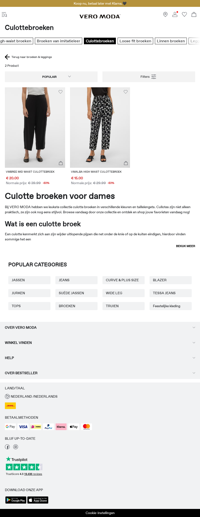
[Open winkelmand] (193, 15)
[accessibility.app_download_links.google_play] (16, 503)
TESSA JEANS (164, 293)
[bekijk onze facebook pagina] (7, 448)
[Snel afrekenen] (60, 163)
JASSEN (18, 280)
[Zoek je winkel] (165, 16)
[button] (35, 127)
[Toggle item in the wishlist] (60, 92)
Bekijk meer (185, 246)
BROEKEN (67, 306)
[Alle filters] (148, 76)
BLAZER (160, 280)
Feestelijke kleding (166, 306)
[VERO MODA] (100, 17)
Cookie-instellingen (100, 513)
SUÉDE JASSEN (71, 293)
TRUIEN (112, 306)
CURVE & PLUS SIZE (122, 280)
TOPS (16, 306)
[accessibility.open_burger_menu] (4, 15)
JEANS (64, 280)
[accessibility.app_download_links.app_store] (38, 503)
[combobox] (51, 76)
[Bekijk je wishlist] (184, 16)
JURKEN (18, 293)
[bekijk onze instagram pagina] (15, 448)
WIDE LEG (114, 293)
